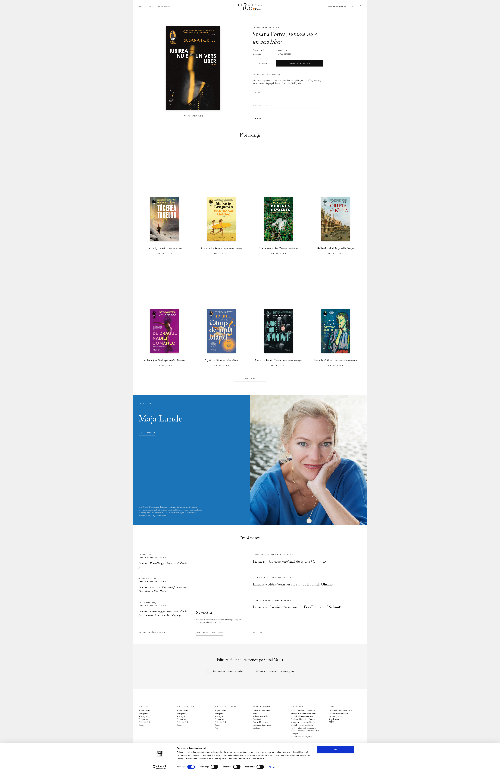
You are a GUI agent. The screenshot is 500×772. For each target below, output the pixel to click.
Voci (216, 727)
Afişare (272, 767)
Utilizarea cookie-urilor (338, 713)
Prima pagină (164, 6)
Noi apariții (143, 713)
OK (335, 749)
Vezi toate (250, 378)
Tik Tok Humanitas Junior (301, 736)
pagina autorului (147, 433)
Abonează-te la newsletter (209, 633)
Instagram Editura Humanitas (303, 713)
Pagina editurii (144, 710)
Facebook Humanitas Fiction (303, 719)
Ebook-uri (257, 719)
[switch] (214, 767)
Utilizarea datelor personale (340, 710)
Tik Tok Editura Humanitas (302, 716)
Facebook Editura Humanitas (303, 710)
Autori (141, 725)
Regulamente (334, 719)
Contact (256, 727)
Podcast (256, 713)
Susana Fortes (269, 34)
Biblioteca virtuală (260, 716)
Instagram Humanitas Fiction (303, 722)
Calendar (257, 632)
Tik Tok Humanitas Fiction (302, 725)
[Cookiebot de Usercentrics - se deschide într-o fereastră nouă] (159, 767)
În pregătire (143, 716)
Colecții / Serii (144, 722)
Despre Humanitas (260, 722)
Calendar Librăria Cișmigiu (152, 632)
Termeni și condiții (336, 716)
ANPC (332, 722)
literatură (281, 50)
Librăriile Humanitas (336, 6)
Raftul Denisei (283, 54)
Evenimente (143, 719)
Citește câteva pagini (193, 116)
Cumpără (300, 63)
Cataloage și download (262, 725)
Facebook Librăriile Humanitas (303, 727)
